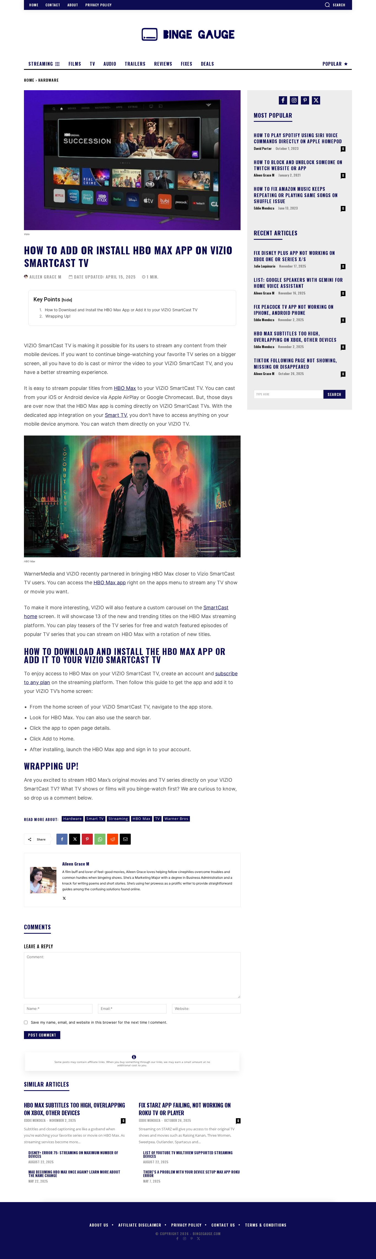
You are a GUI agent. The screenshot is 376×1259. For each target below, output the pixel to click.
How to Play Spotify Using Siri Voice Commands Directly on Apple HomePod (298, 138)
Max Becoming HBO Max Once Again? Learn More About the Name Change (74, 1173)
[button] (335, 4)
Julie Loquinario (264, 266)
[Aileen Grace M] (26, 277)
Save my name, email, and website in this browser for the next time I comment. (99, 1022)
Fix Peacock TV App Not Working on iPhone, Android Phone (294, 310)
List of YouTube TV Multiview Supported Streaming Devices (188, 1154)
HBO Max (125, 388)
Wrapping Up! (57, 316)
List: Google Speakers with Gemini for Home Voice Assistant (298, 283)
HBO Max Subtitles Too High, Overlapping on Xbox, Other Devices (74, 1109)
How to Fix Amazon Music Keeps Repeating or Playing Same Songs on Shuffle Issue (296, 195)
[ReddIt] (112, 839)
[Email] (125, 839)
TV (157, 818)
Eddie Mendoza (34, 1120)
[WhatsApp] (99, 839)
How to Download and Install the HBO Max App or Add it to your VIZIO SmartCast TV (121, 309)
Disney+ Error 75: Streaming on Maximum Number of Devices (73, 1154)
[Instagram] (294, 100)
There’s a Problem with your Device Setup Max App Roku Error (191, 1173)
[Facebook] (61, 839)
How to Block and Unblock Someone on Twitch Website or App (298, 165)
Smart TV (116, 415)
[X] (74, 839)
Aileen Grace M (45, 277)
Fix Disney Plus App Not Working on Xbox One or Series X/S (294, 256)
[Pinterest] (87, 839)
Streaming (118, 818)
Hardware (48, 80)
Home (29, 80)
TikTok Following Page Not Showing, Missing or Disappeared (295, 363)
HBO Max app (110, 582)
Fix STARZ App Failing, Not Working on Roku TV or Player (185, 1109)
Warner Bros (176, 818)
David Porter (263, 148)
